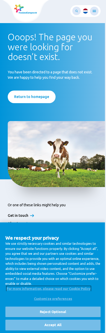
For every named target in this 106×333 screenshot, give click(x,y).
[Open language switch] (85, 11)
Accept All (53, 325)
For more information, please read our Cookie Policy (49, 288)
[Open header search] (76, 11)
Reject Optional (53, 312)
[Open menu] (94, 11)
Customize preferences (53, 298)
